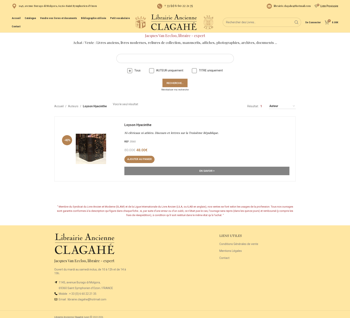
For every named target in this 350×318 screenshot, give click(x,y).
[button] (139, 159)
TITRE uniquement (211, 70)
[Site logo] (140, 22)
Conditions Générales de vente (238, 244)
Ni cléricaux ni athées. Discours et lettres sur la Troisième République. (171, 133)
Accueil (59, 106)
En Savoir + (206, 170)
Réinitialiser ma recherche (175, 89)
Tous (137, 70)
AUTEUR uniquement (169, 70)
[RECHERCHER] (296, 22)
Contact (224, 258)
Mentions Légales (230, 250)
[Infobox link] (54, 6)
